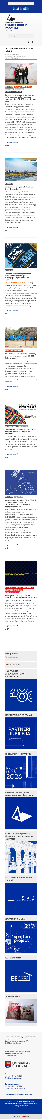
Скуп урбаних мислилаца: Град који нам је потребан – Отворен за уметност (20, 431)
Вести (8, 58)
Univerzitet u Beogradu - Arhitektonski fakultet (12, 55)
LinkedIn (24, 8)
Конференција (11, 426)
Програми (19, 89)
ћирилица (8, 657)
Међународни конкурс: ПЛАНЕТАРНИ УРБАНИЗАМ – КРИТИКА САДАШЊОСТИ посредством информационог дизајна (21, 503)
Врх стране (20, 1111)
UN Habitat (14, 58)
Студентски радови (13, 92)
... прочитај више (11, 142)
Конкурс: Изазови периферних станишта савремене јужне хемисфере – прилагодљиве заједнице (18, 277)
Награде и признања (23, 87)
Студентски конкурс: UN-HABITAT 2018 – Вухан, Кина (19, 188)
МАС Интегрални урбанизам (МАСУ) (19, 588)
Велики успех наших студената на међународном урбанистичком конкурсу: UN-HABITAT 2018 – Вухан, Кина (20, 98)
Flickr (21, 8)
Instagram (27, 8)
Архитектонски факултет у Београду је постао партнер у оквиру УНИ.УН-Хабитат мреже (20, 356)
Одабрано (9, 89)
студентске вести (12, 592)
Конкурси (9, 87)
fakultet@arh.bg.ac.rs (14, 1078)
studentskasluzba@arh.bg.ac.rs (17, 1088)
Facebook (14, 8)
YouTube (17, 8)
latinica (15, 657)
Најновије (22, 56)
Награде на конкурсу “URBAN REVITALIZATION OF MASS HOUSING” (21, 597)
